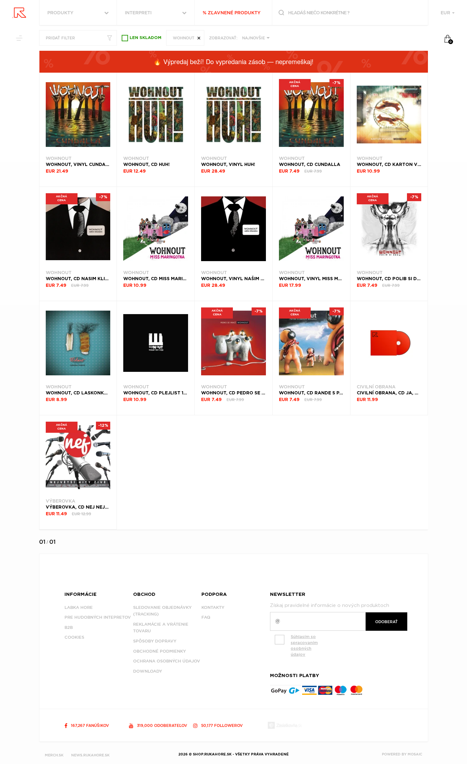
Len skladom (145, 38)
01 (42, 541)
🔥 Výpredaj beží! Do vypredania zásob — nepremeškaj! (233, 61)
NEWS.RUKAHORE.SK (90, 755)
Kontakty (212, 607)
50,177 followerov (221, 725)
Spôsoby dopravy (154, 641)
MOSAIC (415, 754)
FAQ (205, 617)
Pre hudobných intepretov (97, 617)
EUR (446, 12)
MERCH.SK (54, 755)
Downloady (147, 671)
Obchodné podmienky (159, 651)
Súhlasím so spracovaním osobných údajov (304, 645)
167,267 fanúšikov (89, 725)
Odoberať (386, 621)
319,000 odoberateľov (161, 725)
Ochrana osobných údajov (166, 661)
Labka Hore (78, 607)
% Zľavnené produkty (232, 12)
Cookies (74, 637)
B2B (68, 627)
